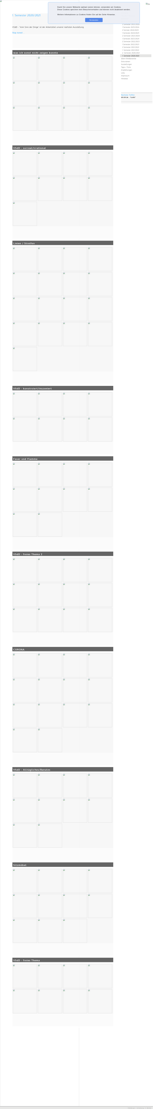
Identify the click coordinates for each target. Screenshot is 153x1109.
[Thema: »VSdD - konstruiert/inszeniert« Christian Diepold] (25, 416)
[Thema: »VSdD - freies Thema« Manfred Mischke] (25, 1012)
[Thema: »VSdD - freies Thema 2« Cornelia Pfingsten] (25, 581)
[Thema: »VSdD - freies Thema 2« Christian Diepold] (100, 581)
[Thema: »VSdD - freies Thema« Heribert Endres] (75, 1012)
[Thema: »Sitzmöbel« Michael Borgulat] (25, 917)
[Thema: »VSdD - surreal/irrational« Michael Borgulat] (75, 175)
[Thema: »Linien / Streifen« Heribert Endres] (50, 270)
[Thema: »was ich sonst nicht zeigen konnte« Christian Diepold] (50, 105)
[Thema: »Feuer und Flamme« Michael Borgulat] (50, 486)
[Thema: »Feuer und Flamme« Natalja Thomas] (50, 511)
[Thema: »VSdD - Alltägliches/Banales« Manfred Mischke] (75, 822)
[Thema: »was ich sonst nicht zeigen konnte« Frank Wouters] (25, 105)
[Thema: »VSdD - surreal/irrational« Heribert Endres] (50, 175)
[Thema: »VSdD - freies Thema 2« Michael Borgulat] (75, 606)
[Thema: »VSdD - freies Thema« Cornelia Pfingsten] (25, 987)
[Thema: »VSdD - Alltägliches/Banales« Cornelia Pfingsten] (25, 797)
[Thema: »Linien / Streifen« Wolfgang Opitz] (75, 295)
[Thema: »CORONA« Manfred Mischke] (75, 676)
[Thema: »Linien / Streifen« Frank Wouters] (50, 295)
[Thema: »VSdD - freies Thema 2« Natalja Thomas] (50, 581)
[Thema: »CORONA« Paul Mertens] (25, 701)
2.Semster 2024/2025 (130, 30)
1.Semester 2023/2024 (130, 39)
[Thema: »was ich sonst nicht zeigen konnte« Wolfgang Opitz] (25, 80)
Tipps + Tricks (126, 67)
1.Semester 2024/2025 (130, 33)
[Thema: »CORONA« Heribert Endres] (50, 676)
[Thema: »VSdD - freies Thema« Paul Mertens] (50, 1012)
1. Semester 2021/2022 (130, 50)
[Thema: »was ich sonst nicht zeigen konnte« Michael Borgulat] (100, 80)
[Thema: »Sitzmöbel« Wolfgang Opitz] (50, 917)
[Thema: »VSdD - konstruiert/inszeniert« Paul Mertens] (75, 440)
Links (123, 73)
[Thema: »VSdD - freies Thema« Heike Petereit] (50, 987)
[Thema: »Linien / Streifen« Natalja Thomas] (100, 270)
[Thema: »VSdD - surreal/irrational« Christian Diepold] (25, 175)
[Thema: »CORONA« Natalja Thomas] (100, 676)
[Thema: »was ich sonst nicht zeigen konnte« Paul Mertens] (50, 80)
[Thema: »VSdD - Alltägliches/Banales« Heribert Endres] (50, 822)
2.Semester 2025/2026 (131, 24)
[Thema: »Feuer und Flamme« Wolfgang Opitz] (100, 486)
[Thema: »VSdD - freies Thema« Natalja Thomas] (75, 987)
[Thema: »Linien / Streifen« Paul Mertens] (25, 270)
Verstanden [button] (93, 20)
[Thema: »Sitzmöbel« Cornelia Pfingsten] (25, 892)
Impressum (125, 76)
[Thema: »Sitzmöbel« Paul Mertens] (100, 892)
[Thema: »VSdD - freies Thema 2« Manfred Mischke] (25, 606)
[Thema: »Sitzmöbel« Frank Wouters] (50, 892)
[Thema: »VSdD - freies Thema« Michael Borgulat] (100, 1012)
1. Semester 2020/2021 (130, 56)
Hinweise (124, 78)
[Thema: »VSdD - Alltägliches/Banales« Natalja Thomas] (100, 797)
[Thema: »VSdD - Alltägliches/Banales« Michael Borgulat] (50, 847)
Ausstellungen (126, 64)
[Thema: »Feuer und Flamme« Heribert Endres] (25, 486)
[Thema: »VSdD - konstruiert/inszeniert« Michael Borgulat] (50, 440)
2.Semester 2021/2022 (130, 47)
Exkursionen (125, 61)
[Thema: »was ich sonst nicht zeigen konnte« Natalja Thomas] (75, 80)
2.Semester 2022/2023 (131, 41)
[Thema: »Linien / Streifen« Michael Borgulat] (100, 320)
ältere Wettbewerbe (128, 58)
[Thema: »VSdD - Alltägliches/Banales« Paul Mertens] (100, 822)
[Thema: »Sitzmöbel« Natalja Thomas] (75, 892)
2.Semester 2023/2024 (131, 36)
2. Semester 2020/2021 (131, 53)
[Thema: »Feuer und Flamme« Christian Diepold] (75, 511)
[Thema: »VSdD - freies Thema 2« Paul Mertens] (75, 581)
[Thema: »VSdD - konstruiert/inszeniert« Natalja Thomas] (75, 416)
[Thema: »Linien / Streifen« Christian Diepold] (25, 320)
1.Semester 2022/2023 (130, 44)
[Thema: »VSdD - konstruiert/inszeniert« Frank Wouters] (25, 440)
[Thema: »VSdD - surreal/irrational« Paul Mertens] (25, 200)
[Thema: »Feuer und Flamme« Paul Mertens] (75, 486)
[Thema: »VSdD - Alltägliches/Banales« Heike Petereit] (75, 797)
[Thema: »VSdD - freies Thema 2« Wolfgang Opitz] (50, 606)
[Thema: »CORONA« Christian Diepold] (25, 676)
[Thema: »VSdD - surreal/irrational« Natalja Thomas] (100, 175)
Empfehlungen (126, 70)
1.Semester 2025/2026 (130, 27)
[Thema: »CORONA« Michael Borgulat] (50, 701)
